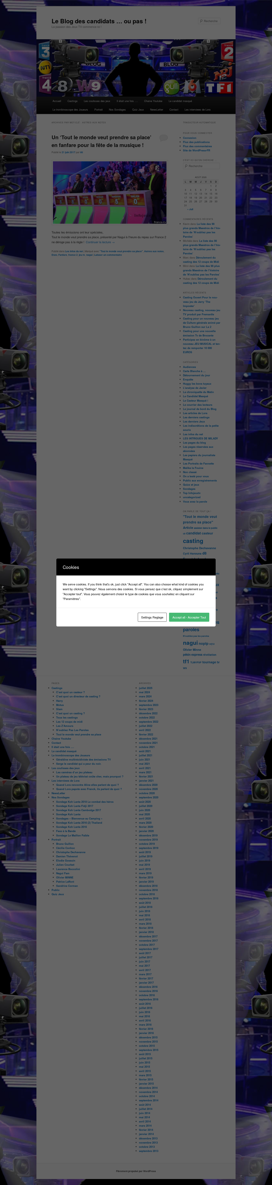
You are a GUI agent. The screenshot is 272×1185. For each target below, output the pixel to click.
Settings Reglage (152, 617)
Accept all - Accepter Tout (189, 617)
